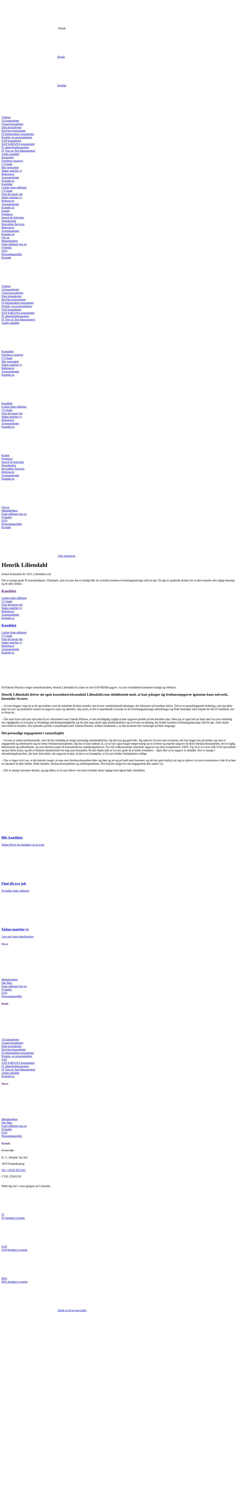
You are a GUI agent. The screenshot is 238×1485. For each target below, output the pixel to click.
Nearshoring (8, 220)
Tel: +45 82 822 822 (13, 1170)
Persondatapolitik (11, 254)
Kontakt (6, 257)
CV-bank (6, 164)
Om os (5, 237)
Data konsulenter (11, 127)
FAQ (4, 250)
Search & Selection (12, 217)
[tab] (119, 625)
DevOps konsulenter (13, 130)
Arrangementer (10, 177)
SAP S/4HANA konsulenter (18, 144)
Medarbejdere (9, 240)
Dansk (61, 56)
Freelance (7, 214)
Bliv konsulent (10, 167)
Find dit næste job (11, 194)
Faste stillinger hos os (14, 244)
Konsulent (7, 157)
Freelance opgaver (12, 160)
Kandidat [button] (8, 625)
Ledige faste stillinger (14, 187)
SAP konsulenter (11, 140)
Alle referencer (66, 555)
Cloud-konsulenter (12, 124)
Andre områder (10, 154)
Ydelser (6, 117)
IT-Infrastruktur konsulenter (17, 134)
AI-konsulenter (10, 120)
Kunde (5, 210)
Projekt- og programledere (16, 137)
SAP (4, 1059)
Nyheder (6, 247)
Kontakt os (7, 180)
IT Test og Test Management (18, 150)
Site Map (6, 982)
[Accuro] (29, 114)
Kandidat (6, 184)
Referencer (7, 174)
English (61, 85)
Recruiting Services (12, 224)
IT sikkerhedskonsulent (15, 147)
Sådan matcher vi (11, 170)
